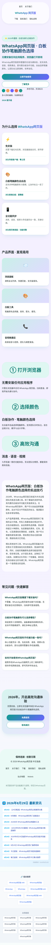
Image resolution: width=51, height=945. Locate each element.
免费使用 (25, 717)
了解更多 (25, 84)
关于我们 (28, 6)
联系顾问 (25, 725)
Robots (30, 776)
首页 (21, 6)
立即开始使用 (25, 76)
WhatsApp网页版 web (17, 882)
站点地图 (21, 776)
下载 (16, 19)
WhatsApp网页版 (36, 882)
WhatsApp (9, 889)
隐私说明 (33, 19)
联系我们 (23, 19)
